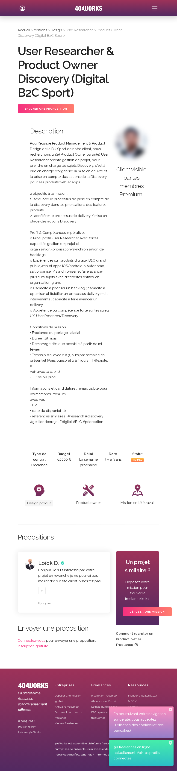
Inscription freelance (104, 695)
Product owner (88, 503)
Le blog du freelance (104, 706)
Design (56, 30)
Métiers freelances (66, 723)
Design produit (39, 503)
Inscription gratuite (33, 646)
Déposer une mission (147, 611)
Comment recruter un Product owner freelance (134, 639)
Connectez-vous (31, 640)
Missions (40, 30)
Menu (154, 6)
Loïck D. (48, 563)
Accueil (24, 30)
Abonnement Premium (105, 701)
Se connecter (22, 6)
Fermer (170, 709)
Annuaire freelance (67, 706)
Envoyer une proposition (46, 108)
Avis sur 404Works (29, 732)
